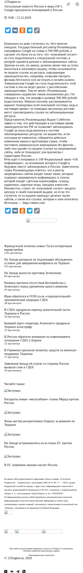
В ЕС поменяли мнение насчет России (30, 465)
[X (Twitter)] (5, 571)
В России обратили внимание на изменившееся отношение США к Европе (37, 338)
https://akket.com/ (34, 202)
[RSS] (23, 571)
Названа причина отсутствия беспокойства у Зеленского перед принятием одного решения (35, 284)
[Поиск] (77, 4)
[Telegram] (17, 571)
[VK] (11, 571)
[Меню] (69, 4)
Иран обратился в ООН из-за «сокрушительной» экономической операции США (37, 298)
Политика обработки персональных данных (41, 551)
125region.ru (12, 1)
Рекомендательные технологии (41, 555)
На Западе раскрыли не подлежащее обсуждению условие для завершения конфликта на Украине (38, 261)
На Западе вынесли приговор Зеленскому (32, 273)
